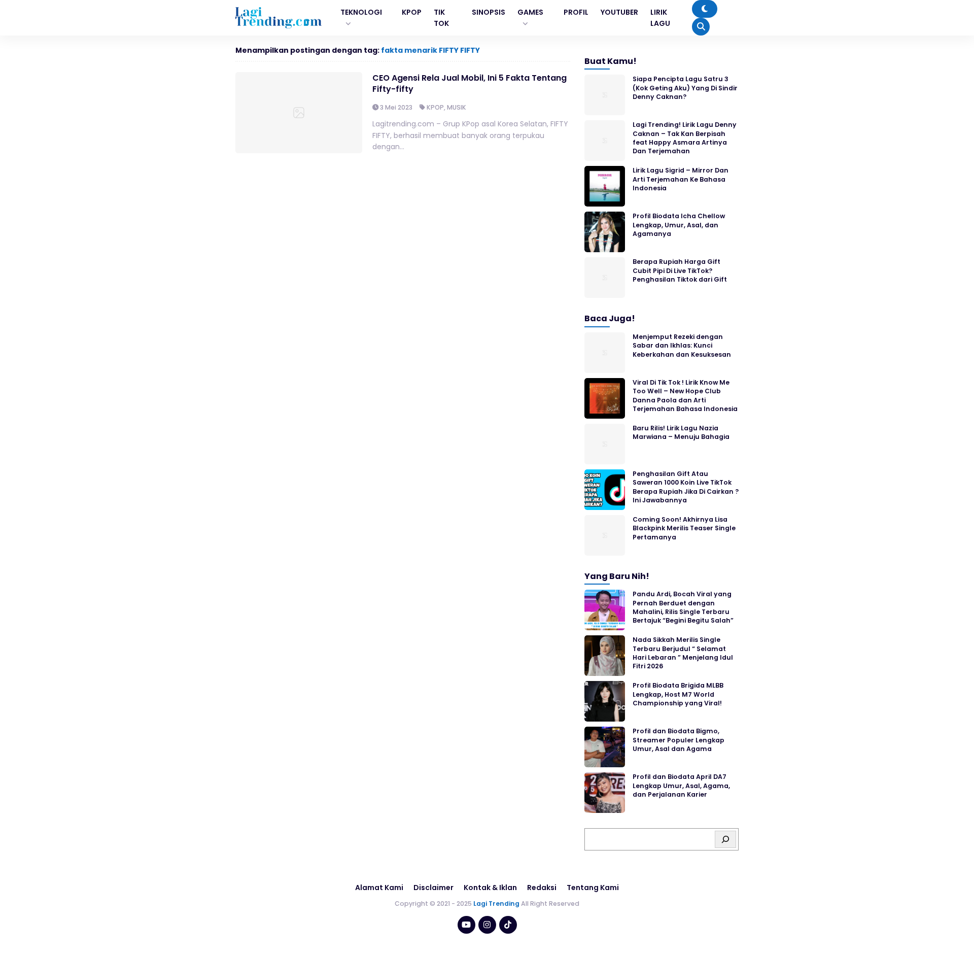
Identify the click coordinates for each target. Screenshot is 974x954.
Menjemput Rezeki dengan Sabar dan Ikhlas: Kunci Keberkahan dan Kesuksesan (682, 345)
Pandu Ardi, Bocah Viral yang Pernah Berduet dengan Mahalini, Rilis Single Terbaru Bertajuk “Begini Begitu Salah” (683, 607)
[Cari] (725, 839)
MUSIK (456, 107)
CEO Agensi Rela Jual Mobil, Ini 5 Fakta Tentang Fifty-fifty (469, 83)
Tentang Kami (593, 887)
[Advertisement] (487, 926)
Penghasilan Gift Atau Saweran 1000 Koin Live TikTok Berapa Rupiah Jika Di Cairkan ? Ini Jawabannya (686, 486)
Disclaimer (433, 887)
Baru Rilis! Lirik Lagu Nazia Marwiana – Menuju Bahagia (681, 432)
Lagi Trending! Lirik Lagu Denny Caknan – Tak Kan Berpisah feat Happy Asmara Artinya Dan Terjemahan (685, 137)
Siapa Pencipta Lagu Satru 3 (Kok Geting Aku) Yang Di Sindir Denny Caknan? (685, 88)
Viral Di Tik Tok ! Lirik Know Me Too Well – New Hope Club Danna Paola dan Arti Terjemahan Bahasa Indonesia (685, 395)
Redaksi (541, 887)
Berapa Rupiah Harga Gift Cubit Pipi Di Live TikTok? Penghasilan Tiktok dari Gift (680, 270)
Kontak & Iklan (490, 887)
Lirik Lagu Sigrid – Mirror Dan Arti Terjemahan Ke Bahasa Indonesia (680, 179)
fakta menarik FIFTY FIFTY (430, 50)
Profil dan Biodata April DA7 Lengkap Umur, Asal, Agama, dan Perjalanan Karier (681, 785)
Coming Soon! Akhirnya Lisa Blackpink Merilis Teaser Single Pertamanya (684, 528)
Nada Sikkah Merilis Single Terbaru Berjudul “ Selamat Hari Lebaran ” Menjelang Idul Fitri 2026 (683, 652)
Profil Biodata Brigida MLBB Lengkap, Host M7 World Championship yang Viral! (678, 694)
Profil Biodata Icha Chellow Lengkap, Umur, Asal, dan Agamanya (679, 225)
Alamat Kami (379, 887)
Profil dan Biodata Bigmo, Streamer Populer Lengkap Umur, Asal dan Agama (678, 740)
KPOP (435, 107)
